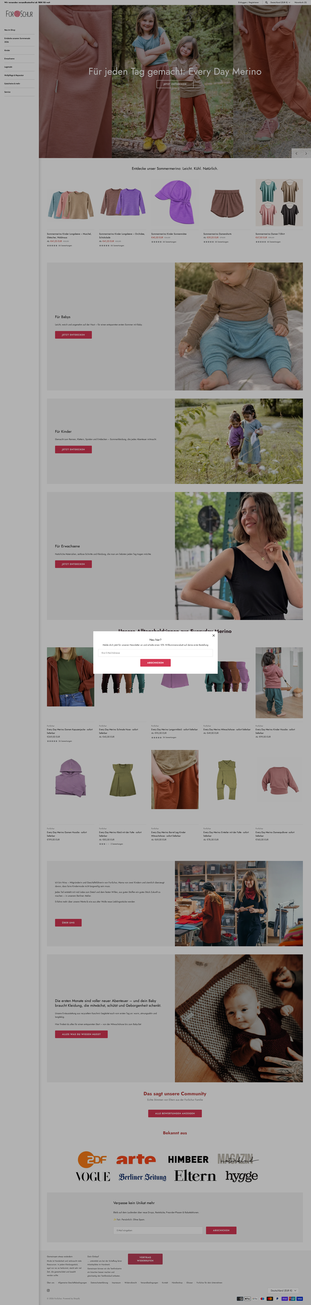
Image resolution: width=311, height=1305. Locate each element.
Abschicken (155, 662)
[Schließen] (213, 635)
